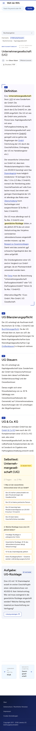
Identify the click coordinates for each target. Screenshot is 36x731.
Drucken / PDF (10, 64)
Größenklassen (8, 346)
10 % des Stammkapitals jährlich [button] (17, 552)
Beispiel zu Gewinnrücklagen (16, 244)
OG (3, 60)
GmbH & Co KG (8, 430)
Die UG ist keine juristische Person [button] (18, 502)
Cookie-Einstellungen (10, 716)
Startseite (5, 38)
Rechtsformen (7, 41)
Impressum (7, 711)
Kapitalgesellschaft (20, 41)
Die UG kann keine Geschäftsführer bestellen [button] (15, 518)
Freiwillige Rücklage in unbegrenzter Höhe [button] (13, 536)
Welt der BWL (13, 3)
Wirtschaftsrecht (18, 38)
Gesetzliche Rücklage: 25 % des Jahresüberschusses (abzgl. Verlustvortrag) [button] (17, 544)
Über (5, 702)
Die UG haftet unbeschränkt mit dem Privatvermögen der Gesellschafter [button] (17, 495)
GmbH (21, 140)
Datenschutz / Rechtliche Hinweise (15, 707)
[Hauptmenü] (4, 3)
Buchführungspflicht (10, 329)
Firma (10, 276)
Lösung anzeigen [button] (12, 614)
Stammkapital (10, 173)
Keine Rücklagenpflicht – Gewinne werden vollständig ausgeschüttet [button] (18, 558)
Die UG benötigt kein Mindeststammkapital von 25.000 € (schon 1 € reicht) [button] (17, 509)
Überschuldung (10, 201)
